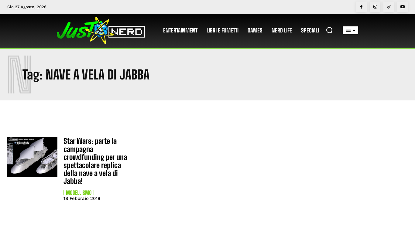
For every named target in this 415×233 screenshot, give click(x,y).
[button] (329, 30)
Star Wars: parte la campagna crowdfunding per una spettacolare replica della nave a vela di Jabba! (95, 161)
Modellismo (79, 192)
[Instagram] (375, 7)
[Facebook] (361, 7)
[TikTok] (388, 7)
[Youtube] (402, 7)
